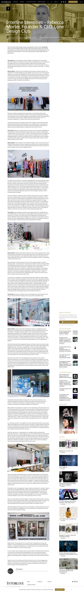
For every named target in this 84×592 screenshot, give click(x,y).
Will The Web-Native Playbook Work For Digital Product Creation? (65, 376)
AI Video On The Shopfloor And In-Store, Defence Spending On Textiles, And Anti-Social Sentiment (65, 340)
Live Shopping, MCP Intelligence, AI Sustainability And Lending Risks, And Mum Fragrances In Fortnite (65, 397)
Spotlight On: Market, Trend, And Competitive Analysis (67, 535)
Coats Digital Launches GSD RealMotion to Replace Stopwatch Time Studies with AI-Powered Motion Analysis (65, 364)
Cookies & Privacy (31, 584)
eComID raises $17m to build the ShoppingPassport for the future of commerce (65, 349)
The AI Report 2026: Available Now (67, 519)
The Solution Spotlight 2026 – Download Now (66, 571)
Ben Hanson (63, 468)
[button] (82, 1)
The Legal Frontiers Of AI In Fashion (65, 389)
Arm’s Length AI (63, 467)
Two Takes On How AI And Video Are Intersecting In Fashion (65, 356)
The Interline (10, 34)
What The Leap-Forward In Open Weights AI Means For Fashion (65, 332)
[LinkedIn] (61, 1)
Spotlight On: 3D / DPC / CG (66, 451)
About (28, 581)
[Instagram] (63, 1)
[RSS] (65, 1)
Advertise (39, 581)
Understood (60, 589)
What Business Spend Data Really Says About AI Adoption (67, 484)
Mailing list (72, 1)
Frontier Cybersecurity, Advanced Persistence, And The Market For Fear (68, 553)
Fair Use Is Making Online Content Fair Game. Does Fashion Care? (67, 501)
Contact (50, 581)
